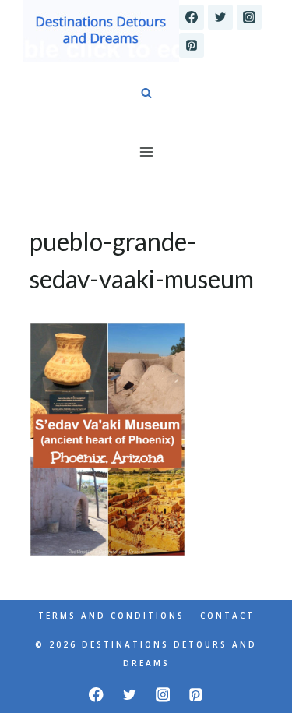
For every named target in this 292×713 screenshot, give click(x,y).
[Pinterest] (191, 45)
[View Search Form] (146, 93)
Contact (227, 615)
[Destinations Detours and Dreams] (101, 31)
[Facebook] (191, 17)
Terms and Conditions (111, 615)
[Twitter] (220, 17)
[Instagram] (249, 17)
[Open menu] (146, 151)
